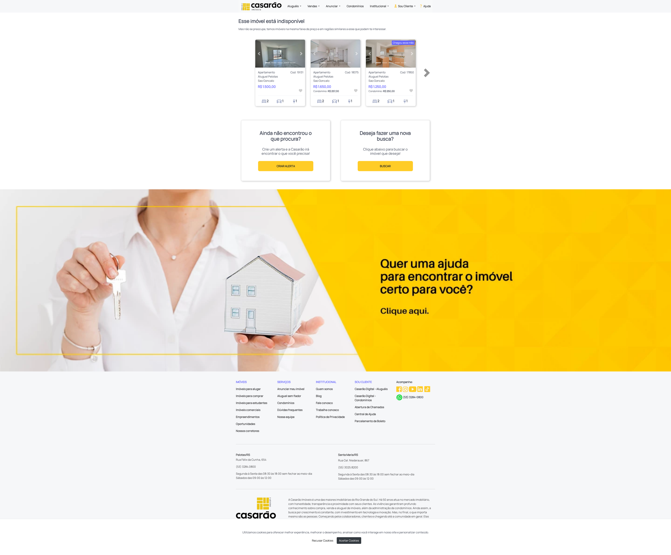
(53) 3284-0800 (413, 397)
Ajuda (427, 6)
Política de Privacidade (330, 417)
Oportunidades (245, 424)
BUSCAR (385, 166)
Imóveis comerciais (248, 410)
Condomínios (355, 6)
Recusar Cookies (322, 540)
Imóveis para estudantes (251, 403)
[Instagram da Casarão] (405, 389)
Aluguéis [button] (293, 6)
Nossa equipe (285, 417)
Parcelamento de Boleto (370, 421)
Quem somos (324, 389)
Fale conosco (324, 403)
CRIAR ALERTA (286, 166)
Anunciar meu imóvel (290, 389)
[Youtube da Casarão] (413, 389)
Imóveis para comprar (249, 396)
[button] (259, 54)
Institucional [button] (378, 6)
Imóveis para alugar (248, 389)
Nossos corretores (247, 431)
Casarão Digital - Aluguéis (371, 389)
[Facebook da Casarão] (399, 389)
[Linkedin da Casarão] (420, 389)
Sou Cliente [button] (405, 6)
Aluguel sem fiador (289, 396)
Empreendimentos (247, 417)
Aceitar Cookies (349, 540)
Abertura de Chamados (369, 407)
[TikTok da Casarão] (427, 389)
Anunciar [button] (332, 6)
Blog (319, 396)
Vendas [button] (313, 6)
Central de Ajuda (365, 414)
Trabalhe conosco (327, 410)
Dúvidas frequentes (289, 410)
